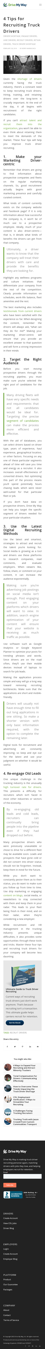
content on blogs (13, 895)
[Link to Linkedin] (36, 1346)
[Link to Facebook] (25, 1346)
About (6, 1310)
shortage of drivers (29, 79)
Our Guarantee (10, 1284)
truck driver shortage (24, 44)
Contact (7, 1315)
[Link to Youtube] (40, 1346)
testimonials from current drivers (22, 311)
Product (7, 1279)
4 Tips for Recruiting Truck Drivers (21, 25)
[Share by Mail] (38, 1046)
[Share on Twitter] (15, 1046)
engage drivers (29, 36)
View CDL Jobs (10, 1223)
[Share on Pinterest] (22, 1046)
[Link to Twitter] (29, 1346)
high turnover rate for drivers (22, 787)
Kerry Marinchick (29, 48)
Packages (7, 1289)
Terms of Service (11, 1320)
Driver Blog (8, 1228)
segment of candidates (23, 421)
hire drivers (9, 40)
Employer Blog (10, 1259)
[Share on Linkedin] (30, 1046)
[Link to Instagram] (32, 1346)
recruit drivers (25, 40)
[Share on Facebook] (7, 1046)
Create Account (10, 1218)
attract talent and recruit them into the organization (22, 124)
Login (6, 1248)
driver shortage (11, 36)
